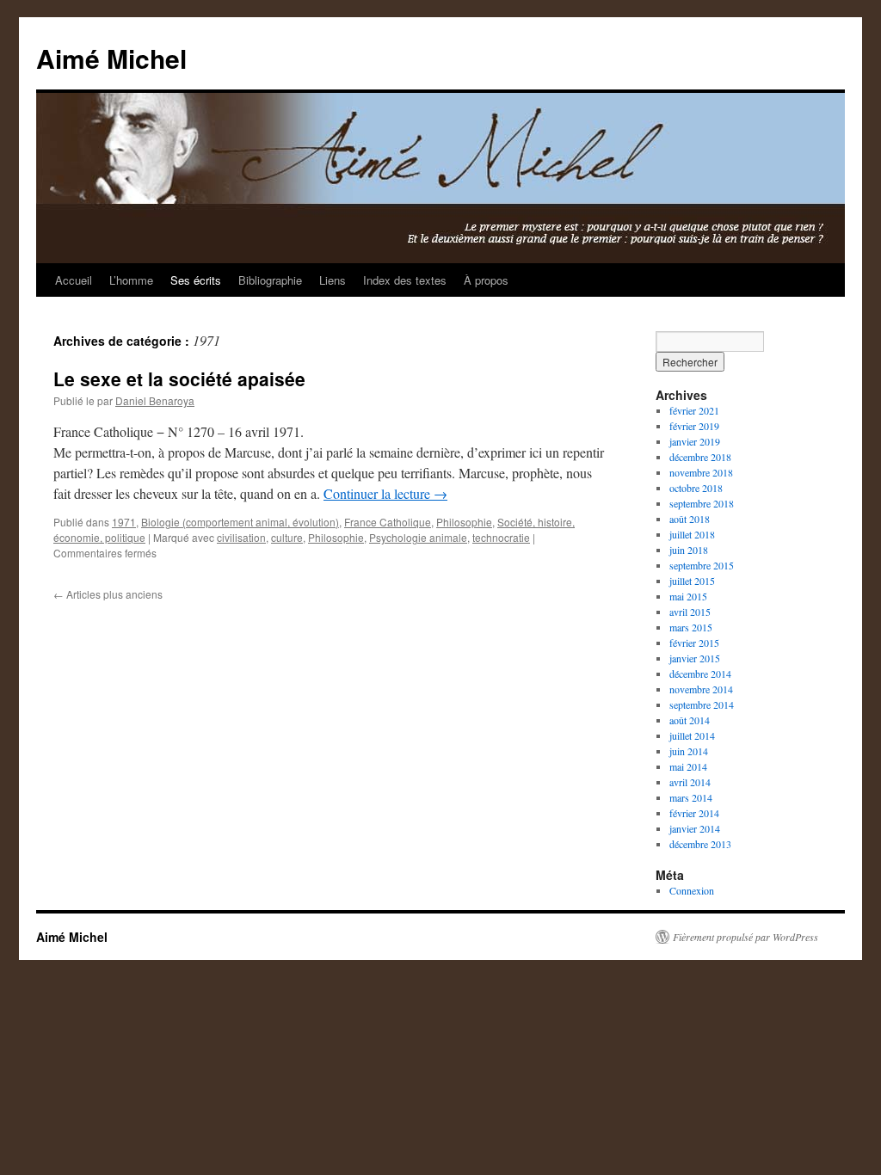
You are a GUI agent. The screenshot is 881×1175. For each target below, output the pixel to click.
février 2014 (694, 813)
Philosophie (464, 521)
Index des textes (405, 280)
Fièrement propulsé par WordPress (745, 937)
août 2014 (689, 720)
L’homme (131, 280)
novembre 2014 (701, 689)
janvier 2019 (694, 441)
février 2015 (694, 642)
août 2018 (689, 519)
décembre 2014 (700, 673)
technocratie (501, 537)
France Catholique (387, 521)
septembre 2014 (701, 704)
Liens (332, 280)
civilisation (241, 537)
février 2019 (694, 426)
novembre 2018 (701, 472)
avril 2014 (690, 782)
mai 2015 (688, 596)
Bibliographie (270, 280)
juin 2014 (688, 751)
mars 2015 (690, 627)
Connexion (691, 890)
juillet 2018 (692, 534)
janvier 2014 (694, 828)
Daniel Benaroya (154, 400)
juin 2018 (688, 550)
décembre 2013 (700, 844)
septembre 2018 (701, 503)
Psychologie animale (418, 537)
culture (287, 537)
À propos (486, 280)
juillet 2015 (692, 581)
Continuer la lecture (385, 493)
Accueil (73, 280)
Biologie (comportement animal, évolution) (240, 521)
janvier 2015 (694, 658)
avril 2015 (690, 611)
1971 (124, 521)
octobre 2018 (696, 488)
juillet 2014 (692, 735)
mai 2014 (688, 766)
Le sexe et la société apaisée (179, 378)
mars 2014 (690, 797)
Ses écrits (195, 280)
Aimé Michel (111, 58)
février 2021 (694, 410)
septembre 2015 (701, 565)
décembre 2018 (700, 457)
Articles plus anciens (108, 594)
